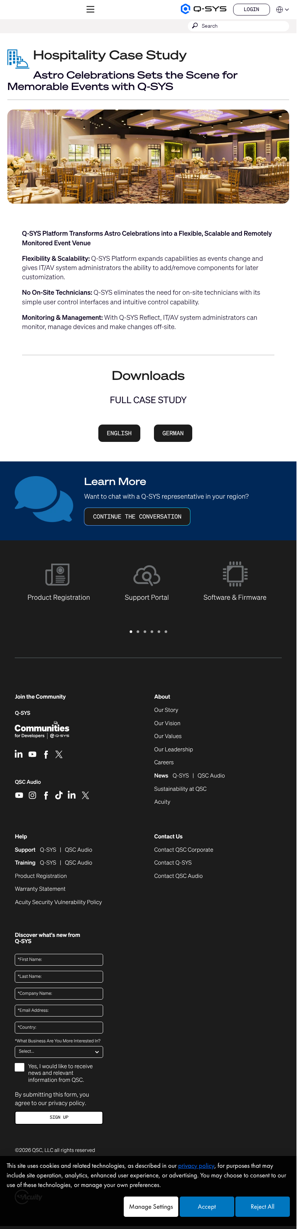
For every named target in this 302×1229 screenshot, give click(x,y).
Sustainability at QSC (180, 789)
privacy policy (66, 1103)
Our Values (168, 737)
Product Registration (41, 876)
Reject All (262, 1206)
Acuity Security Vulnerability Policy (58, 903)
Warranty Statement (40, 889)
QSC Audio (28, 784)
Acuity (162, 802)
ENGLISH (119, 433)
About (162, 697)
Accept (207, 1206)
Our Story (166, 710)
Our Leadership (173, 750)
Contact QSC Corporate (183, 850)
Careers (164, 763)
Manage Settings (151, 1206)
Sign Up (59, 1117)
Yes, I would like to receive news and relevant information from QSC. (60, 1073)
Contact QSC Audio (178, 876)
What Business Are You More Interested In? (57, 1041)
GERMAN (173, 433)
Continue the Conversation (137, 516)
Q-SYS (22, 713)
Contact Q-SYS (173, 862)
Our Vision (167, 724)
